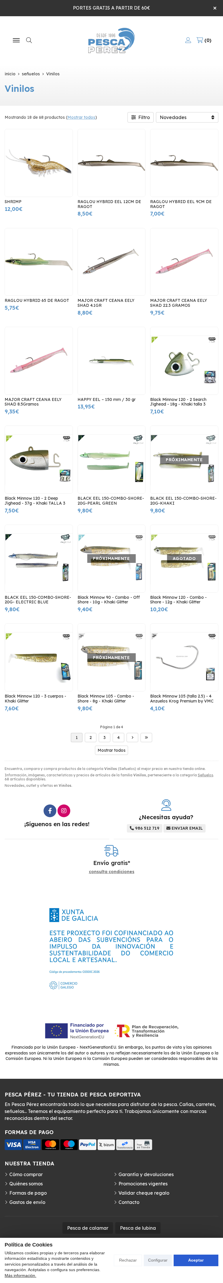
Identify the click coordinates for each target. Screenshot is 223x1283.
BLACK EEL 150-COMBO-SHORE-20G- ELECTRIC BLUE (38, 600)
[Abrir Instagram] (64, 811)
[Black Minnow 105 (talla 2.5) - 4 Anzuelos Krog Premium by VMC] (184, 657)
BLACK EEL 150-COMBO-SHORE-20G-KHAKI (183, 501)
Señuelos (205, 775)
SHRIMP (13, 201)
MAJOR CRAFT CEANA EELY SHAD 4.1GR (106, 303)
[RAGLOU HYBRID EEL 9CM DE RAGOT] (184, 163)
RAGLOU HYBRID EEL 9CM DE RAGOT (181, 204)
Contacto (128, 1202)
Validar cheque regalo (143, 1193)
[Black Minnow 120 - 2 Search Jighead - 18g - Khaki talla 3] (184, 361)
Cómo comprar (26, 1174)
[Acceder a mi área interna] (188, 40)
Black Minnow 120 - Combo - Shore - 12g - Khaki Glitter (178, 600)
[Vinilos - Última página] (146, 737)
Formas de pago (28, 1193)
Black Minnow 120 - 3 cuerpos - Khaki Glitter (35, 698)
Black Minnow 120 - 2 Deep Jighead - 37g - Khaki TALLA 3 (35, 501)
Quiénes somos (26, 1184)
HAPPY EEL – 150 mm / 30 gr (107, 399)
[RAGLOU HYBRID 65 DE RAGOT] (39, 262)
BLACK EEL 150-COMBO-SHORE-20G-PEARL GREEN (111, 501)
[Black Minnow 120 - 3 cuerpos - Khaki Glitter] (39, 657)
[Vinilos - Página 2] (132, 737)
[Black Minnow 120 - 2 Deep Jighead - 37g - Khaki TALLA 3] (39, 459)
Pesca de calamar (87, 1228)
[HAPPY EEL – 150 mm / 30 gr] (111, 361)
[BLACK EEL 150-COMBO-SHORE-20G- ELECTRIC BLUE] (39, 558)
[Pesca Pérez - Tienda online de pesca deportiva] (111, 40)
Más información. (20, 1275)
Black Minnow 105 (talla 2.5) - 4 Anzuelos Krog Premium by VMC (181, 698)
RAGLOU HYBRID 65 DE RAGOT (37, 300)
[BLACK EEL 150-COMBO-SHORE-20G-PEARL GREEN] (111, 459)
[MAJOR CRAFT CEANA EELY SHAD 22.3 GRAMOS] (184, 262)
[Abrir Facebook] (50, 811)
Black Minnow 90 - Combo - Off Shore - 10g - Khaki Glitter (109, 600)
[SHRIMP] (39, 163)
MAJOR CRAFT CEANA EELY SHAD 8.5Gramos (33, 402)
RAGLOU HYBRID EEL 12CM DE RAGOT (109, 204)
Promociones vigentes (143, 1184)
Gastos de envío (27, 1202)
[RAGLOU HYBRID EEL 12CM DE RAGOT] (111, 163)
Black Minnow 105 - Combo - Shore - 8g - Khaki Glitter (106, 698)
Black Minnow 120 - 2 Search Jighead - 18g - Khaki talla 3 (178, 402)
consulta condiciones (111, 871)
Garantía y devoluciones (146, 1174)
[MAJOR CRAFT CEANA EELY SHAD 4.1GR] (111, 262)
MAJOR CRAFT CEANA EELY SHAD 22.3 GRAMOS (178, 303)
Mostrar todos (81, 117)
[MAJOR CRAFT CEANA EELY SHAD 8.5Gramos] (39, 361)
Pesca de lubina (138, 1228)
